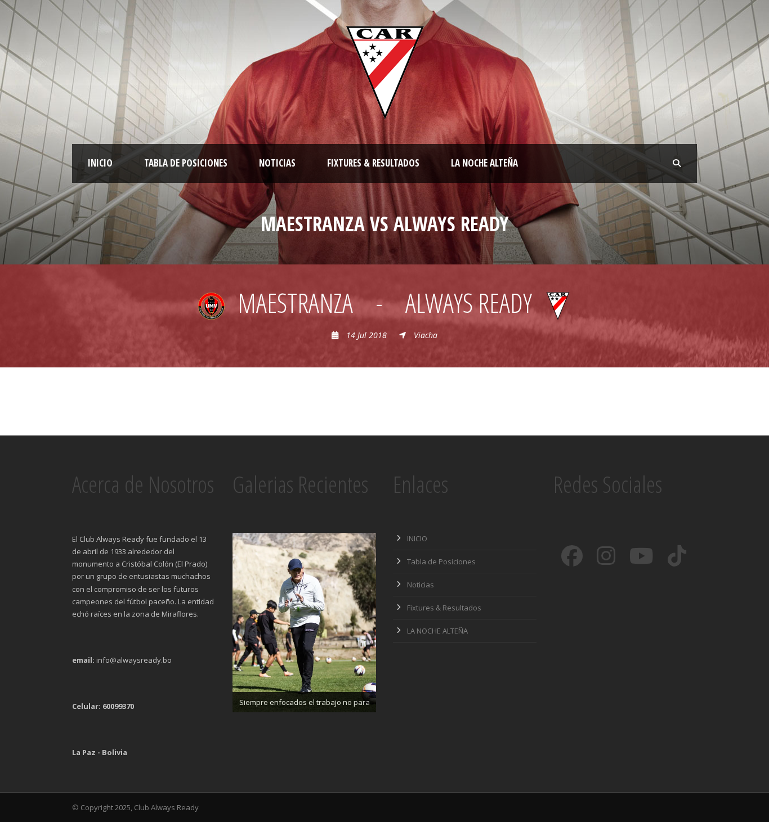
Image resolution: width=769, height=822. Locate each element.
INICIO (100, 162)
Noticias (277, 162)
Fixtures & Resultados (373, 162)
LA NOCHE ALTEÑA (484, 162)
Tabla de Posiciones (185, 162)
